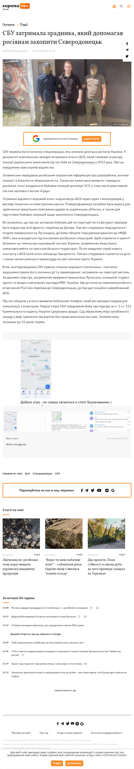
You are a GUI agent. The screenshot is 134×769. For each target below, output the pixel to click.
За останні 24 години (19, 598)
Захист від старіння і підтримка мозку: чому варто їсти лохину (46, 663)
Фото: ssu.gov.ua (16, 444)
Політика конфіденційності (106, 732)
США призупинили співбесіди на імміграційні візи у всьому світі (47, 642)
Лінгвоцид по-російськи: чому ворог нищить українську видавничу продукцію (20, 567)
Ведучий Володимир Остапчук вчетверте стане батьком (43, 616)
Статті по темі (13, 510)
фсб (27, 473)
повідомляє (11, 167)
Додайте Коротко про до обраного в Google (35, 634)
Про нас (44, 732)
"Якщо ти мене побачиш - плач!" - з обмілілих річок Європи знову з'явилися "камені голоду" (63, 567)
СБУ (57, 473)
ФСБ (82, 157)
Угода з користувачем (69, 732)
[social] (82, 490)
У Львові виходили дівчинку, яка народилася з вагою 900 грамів (47, 625)
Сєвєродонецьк (83, 162)
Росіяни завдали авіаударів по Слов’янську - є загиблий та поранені (49, 607)
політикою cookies (115, 755)
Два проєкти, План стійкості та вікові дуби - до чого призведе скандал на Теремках (106, 567)
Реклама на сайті (21, 732)
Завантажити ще (65, 690)
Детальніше (74, 763)
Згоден (57, 763)
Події (37, 555)
